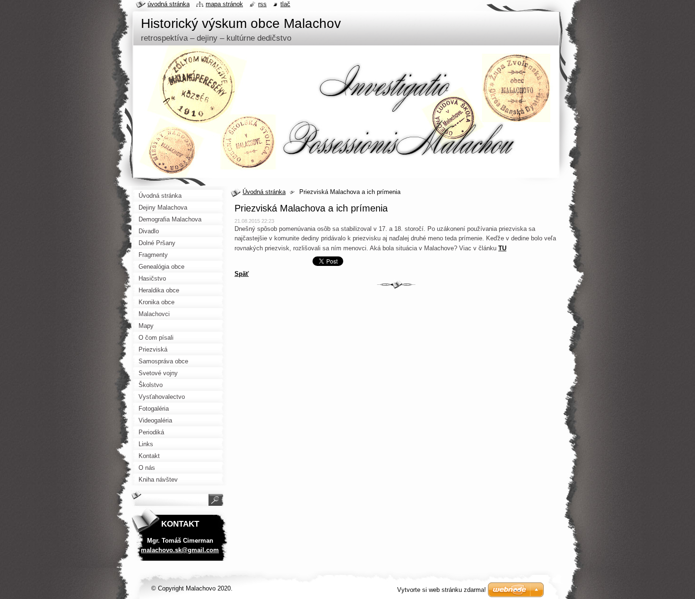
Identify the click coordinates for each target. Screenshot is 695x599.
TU (502, 248)
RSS (262, 4)
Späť (242, 273)
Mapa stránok (224, 4)
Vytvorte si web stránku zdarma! (441, 589)
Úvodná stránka (264, 191)
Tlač (285, 4)
